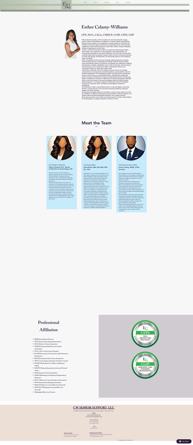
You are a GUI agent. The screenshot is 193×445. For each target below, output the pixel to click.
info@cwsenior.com (94, 415)
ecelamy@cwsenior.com (94, 416)
